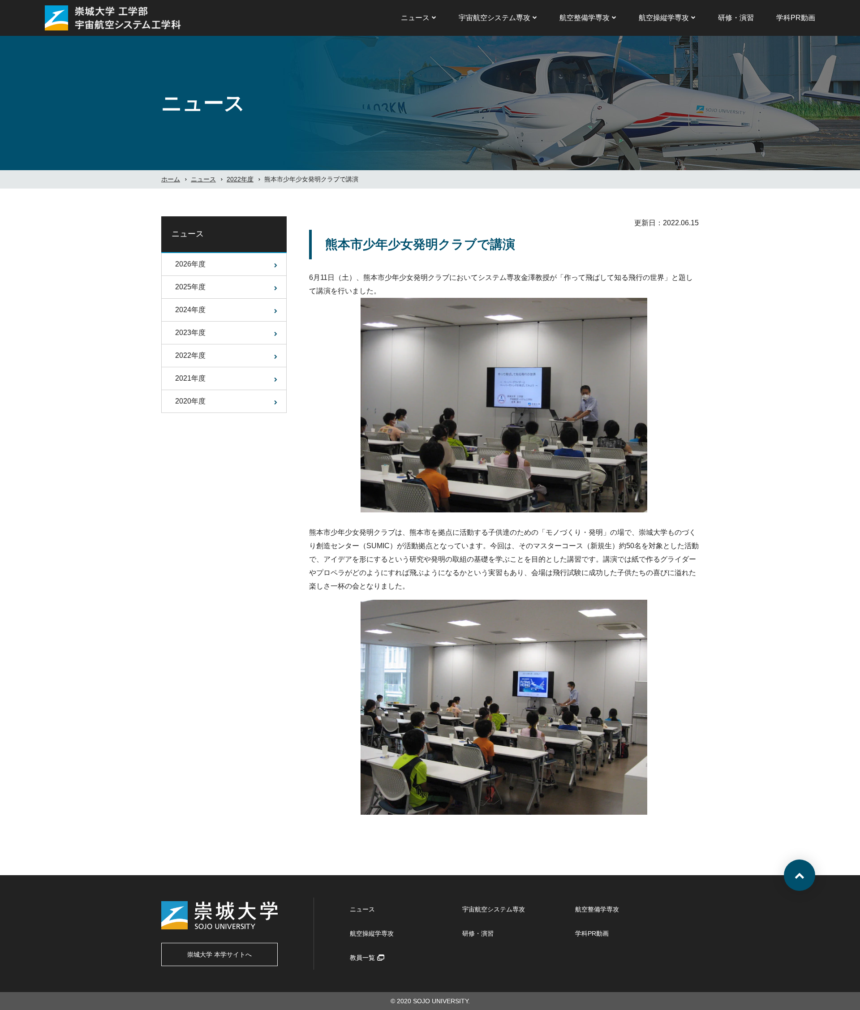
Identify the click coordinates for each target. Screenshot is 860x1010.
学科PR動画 (795, 17)
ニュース (415, 17)
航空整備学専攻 (584, 17)
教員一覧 (362, 957)
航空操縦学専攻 (664, 17)
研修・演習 (736, 17)
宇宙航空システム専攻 (494, 17)
